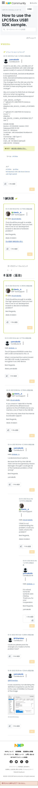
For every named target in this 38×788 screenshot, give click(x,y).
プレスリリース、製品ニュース (14, 754)
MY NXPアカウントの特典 (19, 757)
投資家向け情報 (28, 751)
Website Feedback (19, 772)
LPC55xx (15, 156)
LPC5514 (8, 169)
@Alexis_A (12, 348)
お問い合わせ (30, 754)
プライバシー (12, 766)
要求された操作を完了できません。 (14, 783)
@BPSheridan (13, 680)
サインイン (33, 3)
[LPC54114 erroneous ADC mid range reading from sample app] (11, 270)
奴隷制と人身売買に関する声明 (14, 769)
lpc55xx (15, 169)
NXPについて (9, 751)
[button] (21, 61)
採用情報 (18, 751)
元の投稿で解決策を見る (14, 241)
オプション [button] (30, 38)
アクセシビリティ (27, 769)
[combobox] (19, 29)
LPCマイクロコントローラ (12, 10)
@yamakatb (16, 219)
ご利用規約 (20, 766)
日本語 (29, 9)
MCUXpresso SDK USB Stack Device (18, 172)
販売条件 (26, 766)
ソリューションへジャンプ (15, 52)
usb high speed (11, 174)
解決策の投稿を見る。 (19, 148)
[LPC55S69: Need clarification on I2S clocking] (8, 270)
